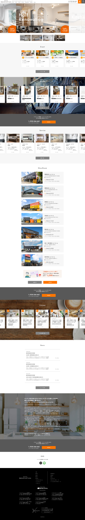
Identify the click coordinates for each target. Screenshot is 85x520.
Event (16, 2)
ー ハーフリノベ (38, 481)
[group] (27, 59)
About (13, 2)
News (35, 2)
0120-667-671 (50, 234)
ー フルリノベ (38, 483)
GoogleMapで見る (48, 177)
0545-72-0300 (50, 248)
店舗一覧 (34, 282)
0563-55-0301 (50, 207)
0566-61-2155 (22, 499)
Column (31, 2)
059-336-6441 (50, 262)
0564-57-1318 (50, 179)
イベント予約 (83, 2)
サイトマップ (53, 478)
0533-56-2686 (39, 499)
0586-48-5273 (55, 499)
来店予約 (79, 2)
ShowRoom (27, 2)
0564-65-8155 (50, 193)
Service (23, 2)
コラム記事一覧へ (42, 333)
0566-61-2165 (50, 221)
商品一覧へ (42, 158)
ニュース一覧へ (42, 387)
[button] (1, 17)
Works (19, 2)
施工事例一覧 (42, 107)
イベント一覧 (42, 71)
